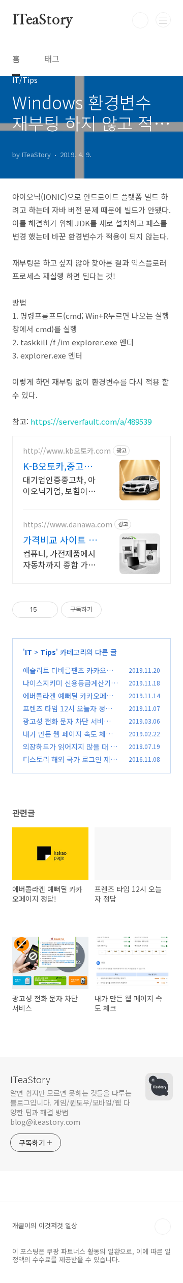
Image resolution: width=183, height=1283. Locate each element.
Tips (48, 652)
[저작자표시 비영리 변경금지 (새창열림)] (115, 610)
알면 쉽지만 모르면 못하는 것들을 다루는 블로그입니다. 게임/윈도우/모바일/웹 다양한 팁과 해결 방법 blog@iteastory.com (71, 1107)
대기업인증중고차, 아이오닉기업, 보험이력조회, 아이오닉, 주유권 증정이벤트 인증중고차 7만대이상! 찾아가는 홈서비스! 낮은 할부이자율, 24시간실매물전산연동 (60, 484)
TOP (163, 1226)
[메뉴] (163, 19)
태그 (51, 58)
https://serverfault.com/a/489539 (90, 421)
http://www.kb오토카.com (67, 450)
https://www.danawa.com (67, 524)
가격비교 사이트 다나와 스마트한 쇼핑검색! (60, 539)
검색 (140, 20)
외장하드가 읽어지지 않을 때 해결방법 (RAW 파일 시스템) (70, 751)
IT (28, 652)
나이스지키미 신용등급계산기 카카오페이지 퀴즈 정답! (71, 688)
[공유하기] (46, 609)
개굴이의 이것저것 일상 (44, 1225)
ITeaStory (42, 20)
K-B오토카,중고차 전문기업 (58, 466)
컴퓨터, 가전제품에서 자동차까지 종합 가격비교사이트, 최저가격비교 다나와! (59, 558)
